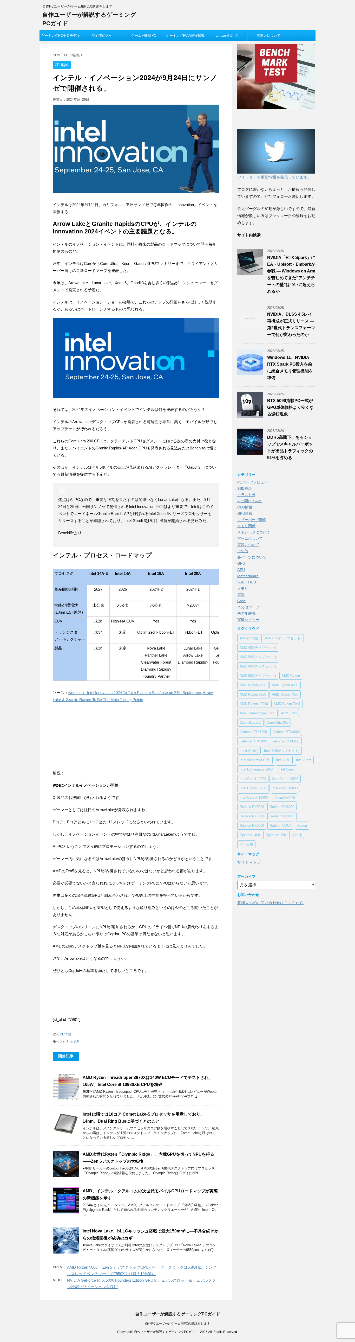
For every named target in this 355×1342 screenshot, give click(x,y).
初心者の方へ (102, 35)
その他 (242, 551)
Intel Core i (286, 769)
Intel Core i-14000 (285, 779)
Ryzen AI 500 (276, 835)
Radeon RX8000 (282, 816)
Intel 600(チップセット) (281, 751)
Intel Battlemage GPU (256, 769)
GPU (241, 563)
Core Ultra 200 (68, 1041)
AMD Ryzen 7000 (285, 694)
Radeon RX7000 (252, 816)
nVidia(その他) (284, 797)
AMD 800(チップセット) (258, 676)
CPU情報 (64, 1034)
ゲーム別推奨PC (143, 35)
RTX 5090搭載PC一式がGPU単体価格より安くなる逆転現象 (290, 407)
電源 (241, 595)
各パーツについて (251, 557)
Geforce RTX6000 (285, 741)
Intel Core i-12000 (253, 779)
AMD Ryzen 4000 (285, 685)
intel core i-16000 (285, 788)
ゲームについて (250, 538)
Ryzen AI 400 (250, 835)
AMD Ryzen (291, 676)
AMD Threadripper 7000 (257, 713)
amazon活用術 (227, 35)
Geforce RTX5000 (253, 741)
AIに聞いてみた (249, 501)
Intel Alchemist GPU (255, 760)
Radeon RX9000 (252, 826)
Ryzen (302, 826)
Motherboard (248, 576)
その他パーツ (248, 607)
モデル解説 (246, 613)
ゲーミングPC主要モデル (60, 35)
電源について (248, 545)
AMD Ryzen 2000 (253, 685)
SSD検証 (244, 488)
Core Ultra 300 (277, 722)
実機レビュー (248, 620)
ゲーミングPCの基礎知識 (185, 35)
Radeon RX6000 (282, 807)
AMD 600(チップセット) (258, 666)
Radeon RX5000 (252, 807)
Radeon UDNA (281, 826)
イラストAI (246, 495)
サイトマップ (249, 862)
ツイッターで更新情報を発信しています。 (274, 177)
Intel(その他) (249, 751)
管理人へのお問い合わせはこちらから (270, 902)
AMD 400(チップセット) (258, 648)
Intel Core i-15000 (253, 788)
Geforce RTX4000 (286, 732)
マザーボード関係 (251, 520)
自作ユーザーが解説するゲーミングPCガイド (177, 1314)
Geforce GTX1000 (253, 732)
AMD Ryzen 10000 (254, 704)
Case (241, 601)
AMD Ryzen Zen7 (287, 704)
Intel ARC (283, 760)
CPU (241, 570)
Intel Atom (303, 760)
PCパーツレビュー (252, 482)
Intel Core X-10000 (254, 797)
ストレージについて (253, 532)
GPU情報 (244, 513)
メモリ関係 (246, 526)
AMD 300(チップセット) (283, 638)
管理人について (268, 35)
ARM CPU (289, 713)
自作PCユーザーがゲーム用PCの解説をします (177, 1323)
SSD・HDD (246, 582)
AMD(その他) (249, 638)
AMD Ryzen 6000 (253, 694)
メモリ (242, 588)
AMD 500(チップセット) (258, 657)
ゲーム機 (246, 844)
